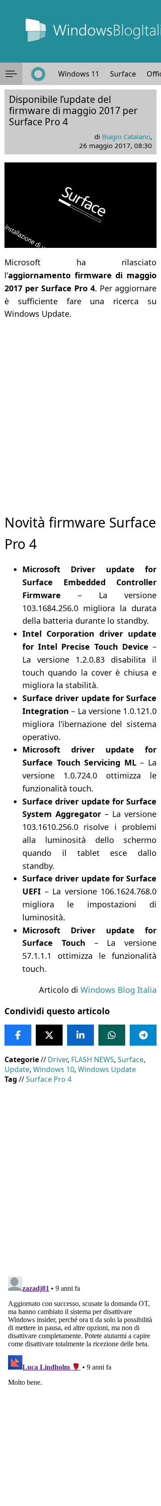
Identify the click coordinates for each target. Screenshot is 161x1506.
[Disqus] (80, 1385)
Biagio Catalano (126, 136)
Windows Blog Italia (118, 989)
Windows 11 (78, 74)
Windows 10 (53, 1069)
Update (17, 1069)
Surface (123, 74)
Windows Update (107, 1069)
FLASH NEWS (92, 1059)
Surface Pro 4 (49, 1079)
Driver (58, 1059)
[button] (11, 74)
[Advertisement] (80, 408)
